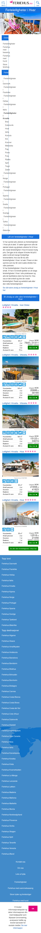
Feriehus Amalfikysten (11, 646)
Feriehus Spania (8, 608)
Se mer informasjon (20, 926)
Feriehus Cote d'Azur (10, 713)
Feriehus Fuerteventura (11, 730)
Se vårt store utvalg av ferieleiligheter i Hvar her (20, 289)
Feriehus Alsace (8, 641)
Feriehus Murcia (8, 809)
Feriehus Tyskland (9, 619)
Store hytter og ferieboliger (20, 894)
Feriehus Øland (8, 853)
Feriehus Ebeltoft (8, 725)
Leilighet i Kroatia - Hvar (13, 451)
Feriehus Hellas (8, 574)
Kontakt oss (20, 861)
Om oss (20, 868)
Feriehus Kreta (8, 764)
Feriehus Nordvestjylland (12, 814)
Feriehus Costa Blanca (11, 697)
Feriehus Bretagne (9, 685)
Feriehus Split (7, 837)
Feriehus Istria (7, 747)
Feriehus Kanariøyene (11, 753)
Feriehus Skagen (9, 831)
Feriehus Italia (7, 580)
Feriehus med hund (20, 900)
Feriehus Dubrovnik (10, 719)
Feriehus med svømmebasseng (20, 888)
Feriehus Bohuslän (9, 674)
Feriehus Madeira (9, 792)
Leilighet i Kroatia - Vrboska (14, 354)
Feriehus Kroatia (8, 586)
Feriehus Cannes (9, 691)
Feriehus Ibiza (7, 741)
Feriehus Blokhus (9, 669)
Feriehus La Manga (9, 775)
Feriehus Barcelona (10, 657)
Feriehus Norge (8, 597)
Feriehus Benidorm (9, 663)
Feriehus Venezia (9, 848)
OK (33, 908)
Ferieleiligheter (20, 882)
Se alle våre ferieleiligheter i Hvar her (23, 548)
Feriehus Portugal (9, 602)
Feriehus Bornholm (9, 680)
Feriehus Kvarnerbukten (11, 769)
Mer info (32, 347)
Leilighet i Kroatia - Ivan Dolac (15, 304)
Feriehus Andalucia (10, 652)
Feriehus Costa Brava (10, 702)
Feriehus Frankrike (9, 569)
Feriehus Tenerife (9, 842)
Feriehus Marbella (9, 803)
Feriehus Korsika (8, 758)
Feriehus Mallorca (9, 797)
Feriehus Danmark (9, 563)
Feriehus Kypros (8, 591)
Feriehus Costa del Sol (11, 708)
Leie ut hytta (20, 874)
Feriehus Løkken (8, 786)
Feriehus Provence (9, 820)
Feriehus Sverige (9, 614)
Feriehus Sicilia (8, 826)
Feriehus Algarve (9, 635)
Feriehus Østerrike (9, 625)
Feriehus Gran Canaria (11, 736)
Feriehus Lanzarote (9, 781)
